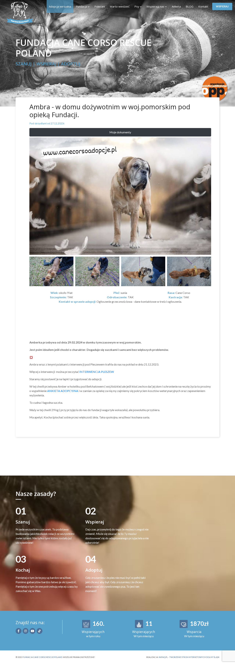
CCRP (26, 13)
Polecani (99, 6)
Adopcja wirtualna (60, 6)
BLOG (189, 6)
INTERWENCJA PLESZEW (96, 371)
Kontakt (203, 6)
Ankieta (176, 6)
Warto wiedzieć (119, 6)
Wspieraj (222, 6)
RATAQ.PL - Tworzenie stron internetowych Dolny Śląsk (189, 657)
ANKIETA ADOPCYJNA (62, 391)
